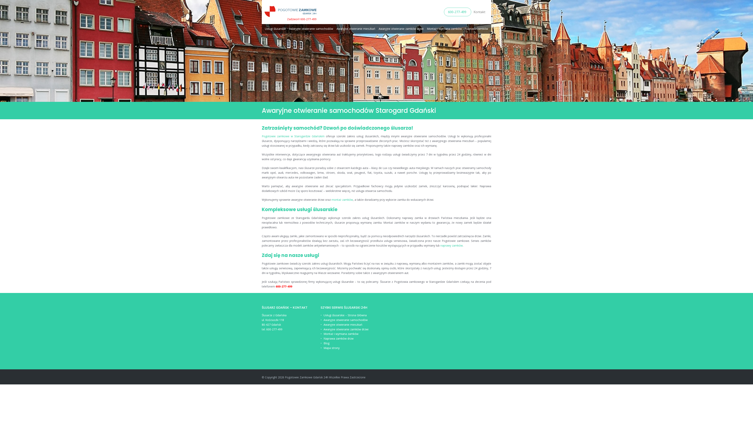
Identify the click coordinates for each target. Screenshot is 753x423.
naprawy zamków (451, 245)
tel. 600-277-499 (272, 329)
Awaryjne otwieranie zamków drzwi (401, 29)
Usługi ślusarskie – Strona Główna (345, 315)
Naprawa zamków (476, 29)
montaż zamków (342, 200)
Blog (326, 343)
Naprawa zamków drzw (339, 338)
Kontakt (479, 12)
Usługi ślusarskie (275, 29)
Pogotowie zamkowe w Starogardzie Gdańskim (293, 136)
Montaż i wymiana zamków (444, 29)
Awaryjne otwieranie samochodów (311, 29)
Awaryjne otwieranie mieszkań (355, 29)
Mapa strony (332, 348)
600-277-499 (457, 12)
